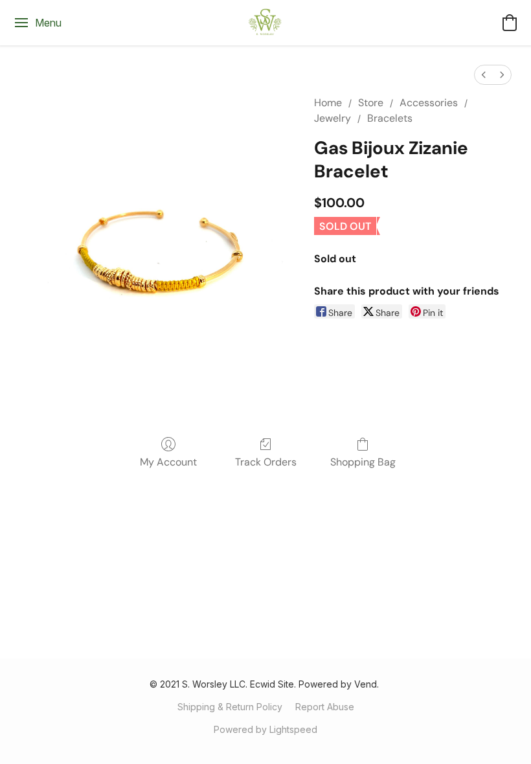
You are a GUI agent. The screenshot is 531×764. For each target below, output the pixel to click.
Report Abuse (324, 706)
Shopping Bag (363, 462)
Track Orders (266, 462)
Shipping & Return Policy (229, 706)
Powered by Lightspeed (265, 729)
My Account (168, 462)
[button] (265, 22)
